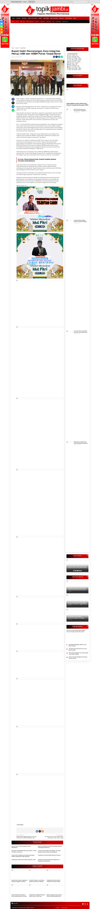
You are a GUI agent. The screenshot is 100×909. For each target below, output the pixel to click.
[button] (88, 2)
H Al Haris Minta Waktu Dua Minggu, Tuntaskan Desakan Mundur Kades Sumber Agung (49, 851)
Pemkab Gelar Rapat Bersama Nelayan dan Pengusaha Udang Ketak (48, 860)
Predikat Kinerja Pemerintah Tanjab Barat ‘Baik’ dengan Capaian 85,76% (53, 881)
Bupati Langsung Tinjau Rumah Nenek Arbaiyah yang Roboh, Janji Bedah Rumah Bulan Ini (54, 895)
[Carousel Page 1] (74, 570)
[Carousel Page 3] (77, 570)
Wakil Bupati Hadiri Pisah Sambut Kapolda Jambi (24, 859)
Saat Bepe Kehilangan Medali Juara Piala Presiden (77, 645)
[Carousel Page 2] (75, 570)
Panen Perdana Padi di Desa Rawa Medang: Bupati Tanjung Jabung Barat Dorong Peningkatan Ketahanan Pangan (19, 895)
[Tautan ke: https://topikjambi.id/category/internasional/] (88, 576)
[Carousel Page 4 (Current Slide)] (79, 570)
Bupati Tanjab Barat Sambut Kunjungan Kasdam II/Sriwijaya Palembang (50, 847)
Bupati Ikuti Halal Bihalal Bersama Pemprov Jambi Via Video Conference (24, 851)
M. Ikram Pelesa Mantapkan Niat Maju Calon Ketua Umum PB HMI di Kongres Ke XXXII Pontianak (81, 331)
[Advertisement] (50, 34)
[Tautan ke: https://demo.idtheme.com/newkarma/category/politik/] (88, 555)
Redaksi (58, 907)
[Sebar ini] (54, 57)
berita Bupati (20, 824)
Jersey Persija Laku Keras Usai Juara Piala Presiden (78, 649)
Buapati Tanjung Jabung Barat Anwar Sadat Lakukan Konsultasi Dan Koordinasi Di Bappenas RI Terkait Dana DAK (77, 566)
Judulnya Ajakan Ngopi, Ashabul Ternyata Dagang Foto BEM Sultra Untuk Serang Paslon (81, 221)
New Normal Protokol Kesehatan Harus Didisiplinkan (21, 847)
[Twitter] (1, 23)
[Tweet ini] (56, 57)
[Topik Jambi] (43, 10)
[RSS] (42, 831)
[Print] (1, 29)
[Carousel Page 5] (81, 570)
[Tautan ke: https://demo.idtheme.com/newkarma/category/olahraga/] (88, 626)
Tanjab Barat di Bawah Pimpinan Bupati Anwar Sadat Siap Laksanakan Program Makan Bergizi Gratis (37, 895)
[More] (1, 32)
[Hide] (0, 35)
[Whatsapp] (62, 57)
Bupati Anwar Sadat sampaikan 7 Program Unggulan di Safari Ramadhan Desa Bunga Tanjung (20, 881)
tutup (8, 4)
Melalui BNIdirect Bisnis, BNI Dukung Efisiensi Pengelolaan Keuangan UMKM (77, 104)
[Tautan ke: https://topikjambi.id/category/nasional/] (88, 85)
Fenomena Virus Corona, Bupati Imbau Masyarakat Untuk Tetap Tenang (54, 836)
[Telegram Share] (59, 57)
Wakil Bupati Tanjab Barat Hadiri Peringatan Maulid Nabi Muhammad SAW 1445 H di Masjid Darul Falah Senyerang (81, 442)
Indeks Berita (64, 907)
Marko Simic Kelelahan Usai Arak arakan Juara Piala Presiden (78, 653)
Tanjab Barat (14, 57)
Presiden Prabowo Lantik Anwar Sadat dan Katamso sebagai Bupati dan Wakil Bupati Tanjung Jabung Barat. (37, 881)
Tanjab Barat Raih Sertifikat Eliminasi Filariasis (49, 855)
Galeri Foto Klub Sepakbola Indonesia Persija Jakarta (78, 657)
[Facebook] (1, 20)
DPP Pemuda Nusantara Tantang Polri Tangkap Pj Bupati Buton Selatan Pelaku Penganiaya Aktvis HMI (81, 110)
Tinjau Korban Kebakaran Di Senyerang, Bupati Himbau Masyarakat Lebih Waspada (23, 856)
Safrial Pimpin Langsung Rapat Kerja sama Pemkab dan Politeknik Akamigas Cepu (26, 836)
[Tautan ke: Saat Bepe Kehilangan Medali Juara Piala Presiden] (77, 636)
